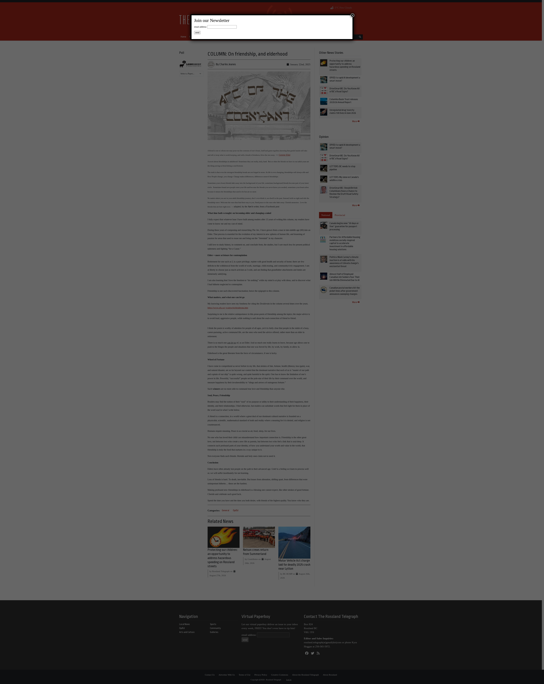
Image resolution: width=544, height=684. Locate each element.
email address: (200, 27)
